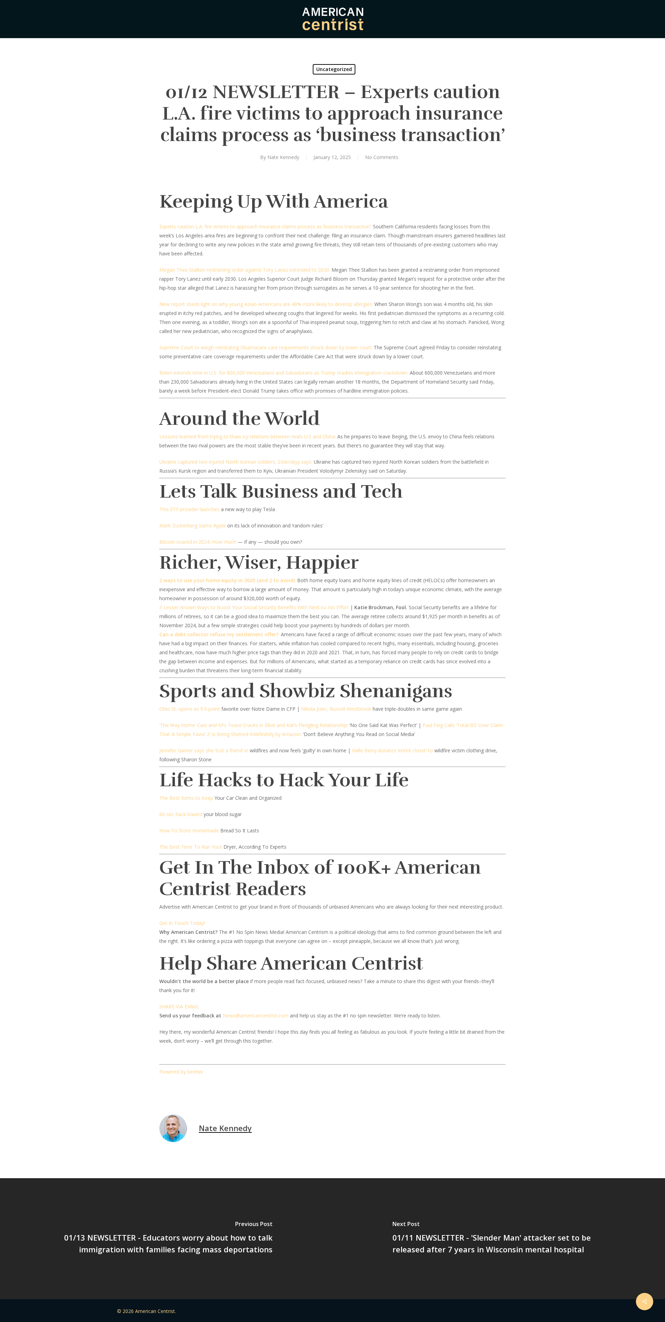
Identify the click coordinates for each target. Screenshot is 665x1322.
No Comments (381, 157)
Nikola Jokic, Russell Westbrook (336, 709)
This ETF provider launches (189, 509)
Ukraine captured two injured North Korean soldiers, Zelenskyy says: (235, 461)
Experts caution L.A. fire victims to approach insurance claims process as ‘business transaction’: (265, 226)
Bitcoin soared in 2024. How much (197, 542)
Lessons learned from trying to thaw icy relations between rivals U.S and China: (247, 436)
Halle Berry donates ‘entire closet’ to (392, 750)
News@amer (237, 1015)
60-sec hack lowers (180, 814)
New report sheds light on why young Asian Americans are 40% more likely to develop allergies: (266, 304)
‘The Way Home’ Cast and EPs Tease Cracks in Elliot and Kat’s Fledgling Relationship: (253, 725)
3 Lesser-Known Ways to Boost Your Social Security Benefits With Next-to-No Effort (254, 607)
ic (253, 1015)
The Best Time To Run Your (190, 846)
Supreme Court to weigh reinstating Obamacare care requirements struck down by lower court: (265, 347)
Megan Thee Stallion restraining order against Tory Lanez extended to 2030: (244, 269)
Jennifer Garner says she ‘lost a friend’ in (203, 750)
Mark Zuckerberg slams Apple (192, 525)
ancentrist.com (272, 1015)
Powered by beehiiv (181, 1071)
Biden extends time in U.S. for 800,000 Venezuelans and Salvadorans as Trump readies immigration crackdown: (283, 372)
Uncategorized (334, 69)
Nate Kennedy (283, 157)
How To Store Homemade (189, 830)
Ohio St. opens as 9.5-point (189, 709)
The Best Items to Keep (186, 798)
